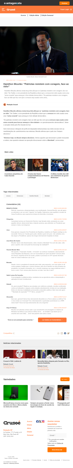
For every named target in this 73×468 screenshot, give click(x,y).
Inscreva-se (57, 450)
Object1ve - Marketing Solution (11, 463)
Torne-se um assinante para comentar (20, 320)
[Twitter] (40, 421)
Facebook (65, 333)
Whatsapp (58, 333)
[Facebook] (37, 421)
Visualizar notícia (11, 160)
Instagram (62, 333)
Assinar (64, 3)
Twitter (68, 333)
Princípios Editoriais (36, 460)
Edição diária (34, 15)
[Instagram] (43, 421)
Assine (45, 460)
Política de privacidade (55, 460)
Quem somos (26, 460)
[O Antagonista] (12, 3)
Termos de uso (66, 460)
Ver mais (64, 379)
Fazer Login (64, 9)
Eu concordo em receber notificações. (56, 440)
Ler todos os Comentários (51, 320)
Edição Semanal (47, 15)
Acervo (23, 15)
